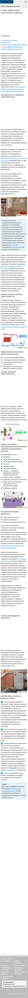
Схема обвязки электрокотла (12, 47)
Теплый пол (5, 965)
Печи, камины (6, 961)
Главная (3, 6)
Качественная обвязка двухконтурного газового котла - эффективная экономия (13, 89)
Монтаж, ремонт (20, 965)
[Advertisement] (14, 25)
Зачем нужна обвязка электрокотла (14, 45)
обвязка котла (15, 247)
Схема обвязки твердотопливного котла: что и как (14, 327)
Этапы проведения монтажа (12, 49)
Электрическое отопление (13, 6)
